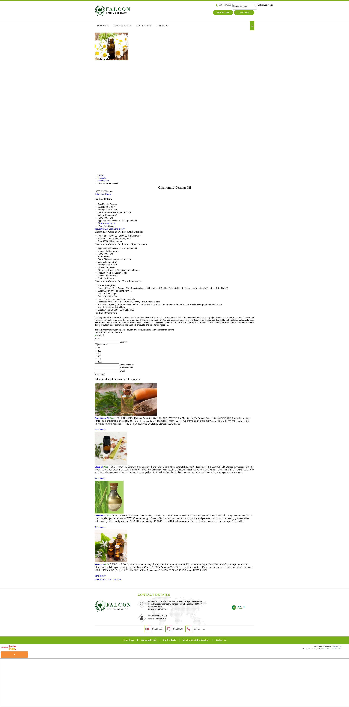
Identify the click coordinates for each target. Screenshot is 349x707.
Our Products (144, 26)
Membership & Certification (196, 640)
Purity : (162, 521)
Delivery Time (104, 293)
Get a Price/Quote (103, 194)
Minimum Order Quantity (108, 238)
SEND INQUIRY (101, 579)
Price (100, 241)
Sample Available (105, 296)
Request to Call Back (104, 229)
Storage (101, 264)
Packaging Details (106, 302)
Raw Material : (188, 418)
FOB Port (102, 285)
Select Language (265, 5)
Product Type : (214, 418)
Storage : (170, 424)
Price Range (103, 236)
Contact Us (163, 26)
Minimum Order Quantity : (146, 418)
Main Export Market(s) (108, 304)
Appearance (103, 248)
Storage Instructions (107, 270)
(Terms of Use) (337, 646)
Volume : (222, 421)
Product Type (104, 273)
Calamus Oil (100, 515)
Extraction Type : (157, 421)
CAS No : (131, 421)
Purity (100, 254)
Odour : (192, 421)
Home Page (102, 26)
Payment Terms (105, 288)
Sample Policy (104, 299)
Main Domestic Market (108, 307)
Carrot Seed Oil (102, 418)
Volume (101, 262)
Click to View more (106, 223)
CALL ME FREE (114, 579)
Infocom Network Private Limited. (331, 649)
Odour (100, 259)
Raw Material (103, 275)
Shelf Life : (168, 418)
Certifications (104, 310)
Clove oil (99, 467)
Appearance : (135, 424)
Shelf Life (102, 278)
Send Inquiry (119, 229)
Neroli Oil (99, 564)
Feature (101, 256)
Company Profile (122, 26)
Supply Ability (104, 291)
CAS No (101, 267)
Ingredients (103, 251)
